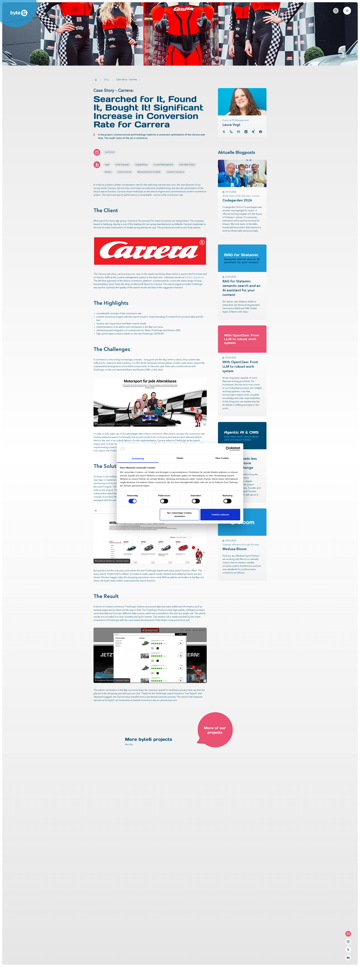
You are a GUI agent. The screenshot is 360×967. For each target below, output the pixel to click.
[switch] (164, 501)
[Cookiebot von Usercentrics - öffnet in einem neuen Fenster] (228, 449)
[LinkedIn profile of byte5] (348, 957)
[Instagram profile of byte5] (348, 941)
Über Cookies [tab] (222, 458)
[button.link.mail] (238, 132)
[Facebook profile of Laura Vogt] (260, 131)
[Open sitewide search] (336, 11)
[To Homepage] (96, 80)
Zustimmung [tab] (138, 458)
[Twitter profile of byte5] (348, 949)
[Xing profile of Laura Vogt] (253, 131)
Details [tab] (180, 458)
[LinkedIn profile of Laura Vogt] (246, 131)
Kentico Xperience (194, 277)
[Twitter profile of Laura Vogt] (223, 131)
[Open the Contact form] (348, 934)
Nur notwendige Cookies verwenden (179, 514)
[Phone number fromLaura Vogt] (231, 131)
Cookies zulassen (220, 514)
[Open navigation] (347, 11)
